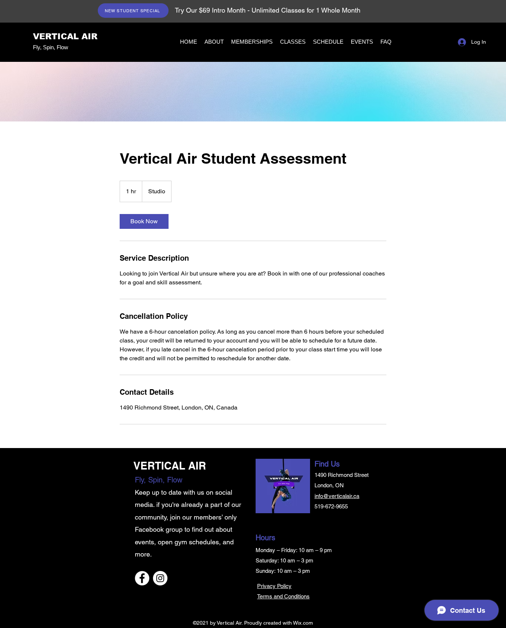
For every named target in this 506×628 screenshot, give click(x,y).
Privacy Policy (274, 586)
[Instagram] (160, 578)
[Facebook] (142, 578)
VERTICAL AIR (65, 36)
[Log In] (461, 42)
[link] (144, 221)
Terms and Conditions (283, 596)
